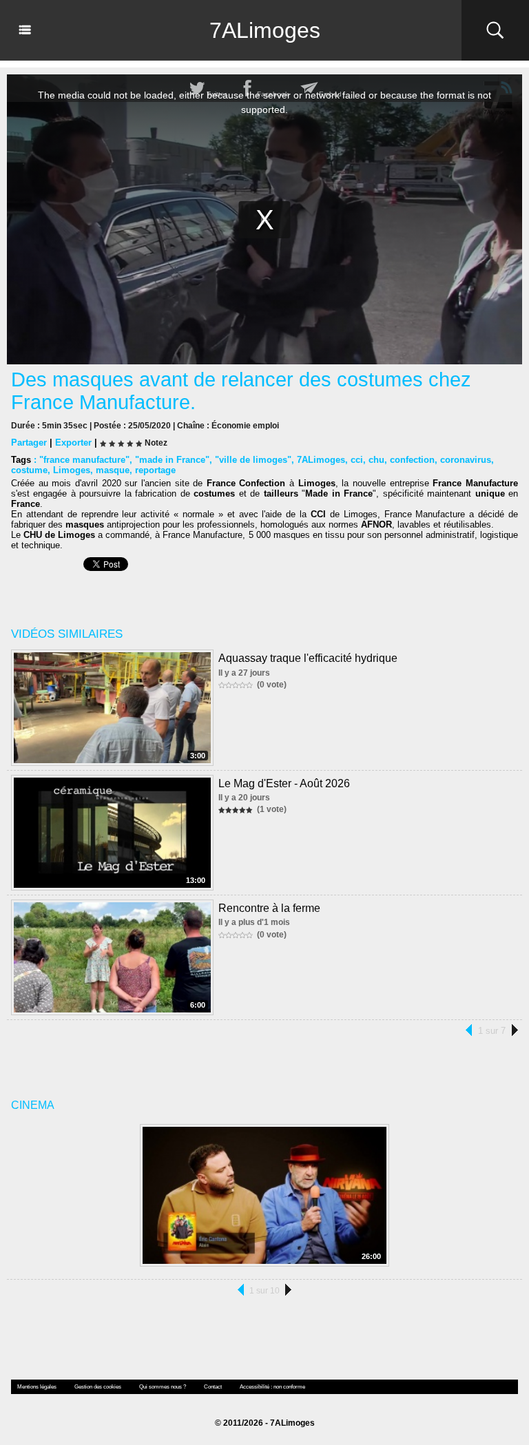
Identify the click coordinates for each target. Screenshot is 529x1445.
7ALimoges (264, 30)
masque (112, 470)
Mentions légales (36, 1387)
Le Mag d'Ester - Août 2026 (284, 783)
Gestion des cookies (97, 1387)
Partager (29, 442)
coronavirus (465, 460)
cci (357, 460)
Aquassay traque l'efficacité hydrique (307, 658)
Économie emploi (245, 425)
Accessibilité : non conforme (272, 1387)
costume (29, 470)
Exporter (73, 442)
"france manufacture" (84, 460)
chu (376, 460)
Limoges (71, 470)
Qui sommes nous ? (162, 1387)
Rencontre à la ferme (269, 908)
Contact (213, 1387)
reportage (155, 470)
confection (412, 460)
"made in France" (172, 460)
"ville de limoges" (253, 460)
